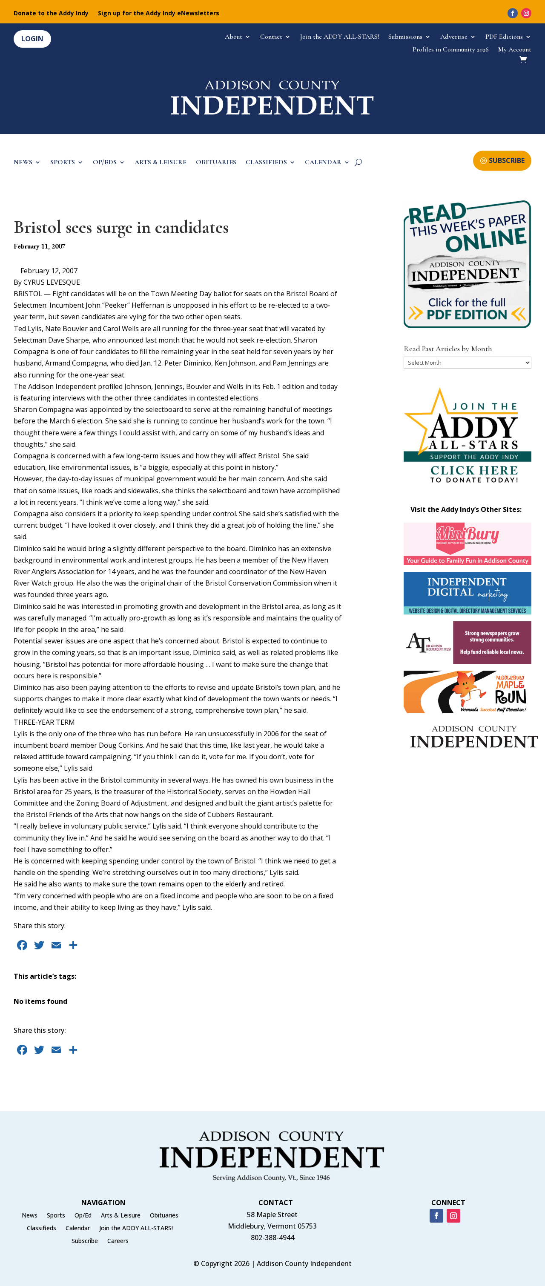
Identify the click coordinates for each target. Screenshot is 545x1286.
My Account (514, 50)
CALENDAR (323, 162)
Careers (118, 1241)
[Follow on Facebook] (513, 13)
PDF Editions (504, 37)
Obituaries (164, 1215)
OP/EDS (105, 162)
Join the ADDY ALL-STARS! (339, 37)
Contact (271, 37)
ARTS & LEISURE (160, 162)
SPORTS (62, 162)
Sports (56, 1215)
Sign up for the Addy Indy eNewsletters (158, 13)
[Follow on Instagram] (526, 13)
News (29, 1215)
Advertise (454, 37)
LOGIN (32, 38)
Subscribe (85, 1241)
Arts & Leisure (121, 1215)
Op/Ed (83, 1215)
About (233, 37)
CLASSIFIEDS (266, 162)
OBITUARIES (216, 162)
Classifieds (41, 1228)
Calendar (78, 1228)
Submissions (405, 37)
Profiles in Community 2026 (451, 50)
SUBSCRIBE (507, 160)
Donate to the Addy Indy (51, 13)
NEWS (23, 162)
